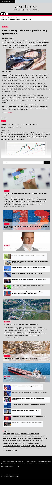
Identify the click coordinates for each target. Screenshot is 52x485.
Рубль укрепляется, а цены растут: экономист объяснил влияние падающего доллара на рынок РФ (28, 286)
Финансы (6, 190)
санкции (44, 448)
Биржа (12, 433)
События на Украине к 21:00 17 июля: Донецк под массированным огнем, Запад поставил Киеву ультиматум (26, 227)
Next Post (3, 118)
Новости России (25, 445)
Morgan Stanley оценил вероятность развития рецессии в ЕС (27, 273)
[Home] (3, 14)
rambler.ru (10, 112)
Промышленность (41, 445)
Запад (33, 440)
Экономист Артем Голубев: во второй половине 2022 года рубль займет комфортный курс (25, 248)
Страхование (11, 448)
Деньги (47, 438)
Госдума (39, 438)
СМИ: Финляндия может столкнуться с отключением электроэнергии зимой (29, 405)
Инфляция (39, 440)
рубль (40, 448)
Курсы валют (21, 443)
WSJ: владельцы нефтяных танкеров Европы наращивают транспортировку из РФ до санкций (23, 379)
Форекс (29, 448)
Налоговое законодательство (11, 445)
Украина (24, 448)
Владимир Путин (30, 433)
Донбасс (10, 440)
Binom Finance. (26, 6)
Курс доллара (7, 443)
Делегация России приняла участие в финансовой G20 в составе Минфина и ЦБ (28, 399)
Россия (5, 448)
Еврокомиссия (23, 440)
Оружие (33, 445)
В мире (37, 433)
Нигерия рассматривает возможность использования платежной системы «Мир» (25, 194)
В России (17, 433)
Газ (25, 438)
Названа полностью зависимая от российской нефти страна (27, 422)
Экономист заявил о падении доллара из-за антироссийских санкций (29, 416)
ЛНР (27, 443)
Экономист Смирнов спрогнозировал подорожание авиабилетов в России (28, 268)
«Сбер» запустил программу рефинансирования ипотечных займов (29, 255)
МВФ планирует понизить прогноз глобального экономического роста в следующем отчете (30, 262)
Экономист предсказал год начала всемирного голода (25, 410)
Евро (16, 440)
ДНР (44, 438)
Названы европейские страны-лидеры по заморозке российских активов (30, 392)
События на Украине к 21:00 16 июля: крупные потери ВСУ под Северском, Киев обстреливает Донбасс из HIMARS (27, 292)
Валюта (3, 121)
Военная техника (8, 438)
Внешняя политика (8, 436)
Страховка (18, 448)
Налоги (38, 443)
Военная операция (19, 436)
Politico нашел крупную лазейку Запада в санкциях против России (20, 358)
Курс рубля (14, 443)
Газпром (28, 438)
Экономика (5, 26)
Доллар (5, 440)
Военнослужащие (18, 438)
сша (4, 450)
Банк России (6, 433)
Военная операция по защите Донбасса (36, 436)
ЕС (14, 440)
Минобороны (32, 443)
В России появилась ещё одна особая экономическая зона (21, 324)
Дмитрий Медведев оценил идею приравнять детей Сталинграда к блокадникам (29, 280)
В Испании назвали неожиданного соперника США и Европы (27, 386)
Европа (29, 440)
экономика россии (11, 450)
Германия (34, 438)
